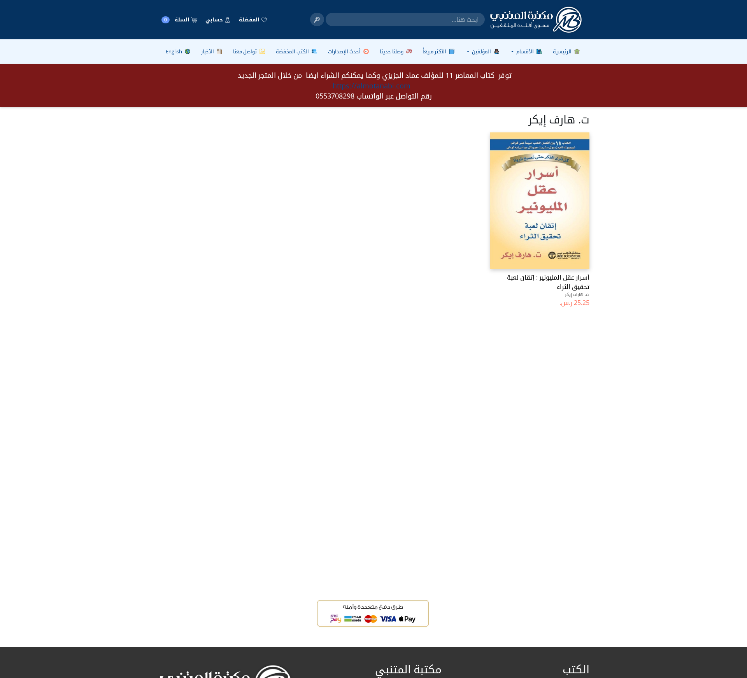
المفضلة (250, 19)
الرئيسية (563, 51)
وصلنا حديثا (392, 51)
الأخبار (208, 51)
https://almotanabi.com (371, 85)
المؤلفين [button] (481, 51)
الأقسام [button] (525, 51)
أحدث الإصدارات (345, 51)
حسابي (214, 19)
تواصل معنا (245, 51)
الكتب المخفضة (293, 51)
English (174, 51)
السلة (177, 19)
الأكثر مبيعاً (435, 51)
